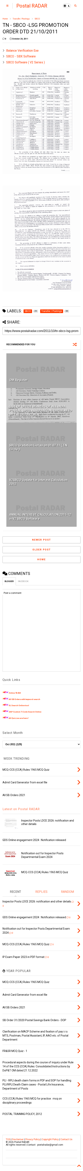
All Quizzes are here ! (19, 718)
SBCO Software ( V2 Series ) (25, 62)
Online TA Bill (15, 693)
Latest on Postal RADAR (21, 809)
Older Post (41, 549)
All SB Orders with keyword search (24, 699)
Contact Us (66, 1139)
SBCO (37, 19)
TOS (8, 1139)
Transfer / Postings (21, 19)
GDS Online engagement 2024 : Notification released (34, 840)
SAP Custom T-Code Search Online (25, 712)
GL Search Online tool (19, 705)
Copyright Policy (50, 1139)
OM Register (18, 380)
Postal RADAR (31, 6)
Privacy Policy (32, 1139)
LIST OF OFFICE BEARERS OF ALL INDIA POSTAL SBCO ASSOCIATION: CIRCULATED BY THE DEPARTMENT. (40, 411)
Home (5, 19)
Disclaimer (18, 1139)
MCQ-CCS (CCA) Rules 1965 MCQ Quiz (44, 872)
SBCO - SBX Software (21, 56)
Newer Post (41, 539)
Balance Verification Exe (22, 50)
